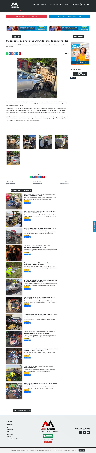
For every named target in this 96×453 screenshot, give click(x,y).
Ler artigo (27, 202)
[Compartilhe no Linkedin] (17, 53)
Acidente (27, 201)
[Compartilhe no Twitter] (15, 53)
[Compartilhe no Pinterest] (20, 53)
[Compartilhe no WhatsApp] (7, 53)
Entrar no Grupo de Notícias (70, 16)
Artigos (11, 429)
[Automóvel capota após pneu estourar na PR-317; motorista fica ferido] (14, 373)
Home (10, 424)
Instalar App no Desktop (28, 16)
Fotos (10, 432)
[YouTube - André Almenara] (88, 432)
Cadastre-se (66, 4)
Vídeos (11, 434)
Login (77, 4)
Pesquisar (54, 4)
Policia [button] (73, 77)
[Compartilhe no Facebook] (10, 53)
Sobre (10, 427)
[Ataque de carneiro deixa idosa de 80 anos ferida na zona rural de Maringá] (14, 390)
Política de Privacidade (15, 439)
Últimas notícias (40, 4)
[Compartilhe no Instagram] (12, 53)
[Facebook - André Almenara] (80, 432)
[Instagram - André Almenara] (84, 432)
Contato (11, 436)
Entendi (82, 450)
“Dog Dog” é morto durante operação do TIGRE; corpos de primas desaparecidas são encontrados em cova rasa (49, 10)
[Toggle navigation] (7, 4)
